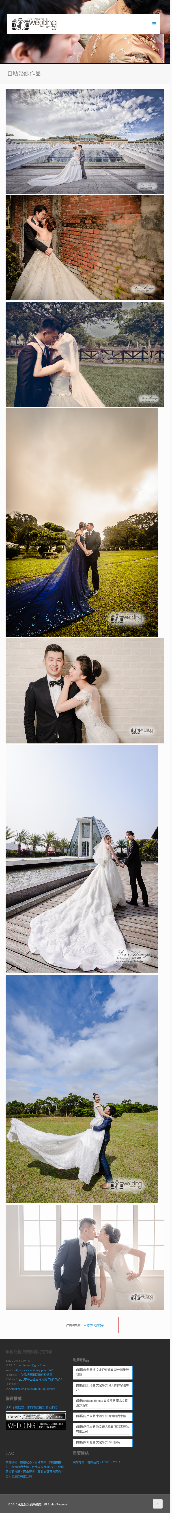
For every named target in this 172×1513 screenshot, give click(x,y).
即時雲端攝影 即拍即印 (42, 1407)
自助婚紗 (40, 1462)
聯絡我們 (93, 1462)
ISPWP (106, 1462)
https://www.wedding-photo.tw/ (33, 1370)
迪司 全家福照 (15, 1407)
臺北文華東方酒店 (49, 1471)
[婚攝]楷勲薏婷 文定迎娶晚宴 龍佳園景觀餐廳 (102, 1372)
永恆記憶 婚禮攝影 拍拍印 (29, 1352)
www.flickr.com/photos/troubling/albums (30, 1388)
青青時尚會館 (20, 1467)
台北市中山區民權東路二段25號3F (40, 1379)
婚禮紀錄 (26, 1462)
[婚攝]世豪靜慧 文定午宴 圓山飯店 (98, 1442)
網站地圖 (78, 1462)
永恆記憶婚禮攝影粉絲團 (36, 1374)
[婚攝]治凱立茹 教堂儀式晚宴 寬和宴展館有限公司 (102, 1429)
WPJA (116, 1462)
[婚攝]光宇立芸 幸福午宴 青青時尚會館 (101, 1416)
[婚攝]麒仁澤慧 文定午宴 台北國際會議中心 (102, 1388)
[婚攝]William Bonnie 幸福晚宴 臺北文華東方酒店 (102, 1403)
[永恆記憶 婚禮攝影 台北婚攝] (34, 23)
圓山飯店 (29, 1471)
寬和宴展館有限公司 (19, 1476)
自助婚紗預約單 (94, 1325)
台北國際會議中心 (43, 1467)
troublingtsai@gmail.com (31, 1365)
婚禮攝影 (11, 1462)
